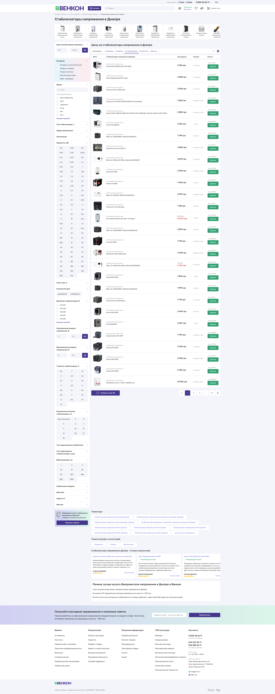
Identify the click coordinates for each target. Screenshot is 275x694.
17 (61, 233)
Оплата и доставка (96, 636)
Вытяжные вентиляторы (165, 653)
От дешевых (109, 51)
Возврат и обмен (95, 644)
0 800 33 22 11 (202, 2)
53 (61, 257)
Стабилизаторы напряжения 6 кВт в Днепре (150, 528)
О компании (60, 636)
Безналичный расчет (97, 653)
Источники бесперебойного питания (186, 35)
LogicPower (64, 105)
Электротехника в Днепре (90, 14)
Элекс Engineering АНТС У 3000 (149, 556)
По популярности (131, 51)
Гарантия (92, 640)
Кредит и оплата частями (98, 648)
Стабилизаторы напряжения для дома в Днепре (112, 517)
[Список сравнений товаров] (201, 8)
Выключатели (129, 544)
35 (61, 247)
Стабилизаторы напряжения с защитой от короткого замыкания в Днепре (168, 522)
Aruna (62, 108)
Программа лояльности (98, 657)
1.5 (72, 176)
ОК (85, 50)
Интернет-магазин (60, 14)
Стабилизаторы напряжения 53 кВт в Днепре (111, 533)
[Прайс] (218, 51)
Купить (213, 66)
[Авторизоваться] (179, 8)
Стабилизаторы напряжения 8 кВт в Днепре (111, 528)
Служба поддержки (96, 661)
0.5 (82, 157)
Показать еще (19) (63, 118)
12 (82, 224)
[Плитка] (213, 51)
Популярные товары (130, 648)
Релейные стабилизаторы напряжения (109, 35)
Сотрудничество (62, 657)
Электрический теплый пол (166, 670)
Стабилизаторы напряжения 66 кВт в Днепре (151, 533)
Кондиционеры (161, 640)
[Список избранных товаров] (196, 8)
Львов (190, 2)
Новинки (153, 51)
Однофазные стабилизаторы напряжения (171, 35)
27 (72, 243)
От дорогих (119, 51)
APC (61, 111)
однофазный (62, 294)
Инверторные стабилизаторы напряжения (78, 35)
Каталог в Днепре (74, 14)
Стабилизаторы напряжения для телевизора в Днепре (114, 522)
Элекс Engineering (66, 98)
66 (61, 261)
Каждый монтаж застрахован (67, 661)
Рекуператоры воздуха (164, 648)
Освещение (99, 544)
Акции (124, 657)
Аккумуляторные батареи (201, 34)
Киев (182, 2)
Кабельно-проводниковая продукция (217, 35)
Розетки (113, 544)
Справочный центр (130, 636)
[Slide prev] (57, 31)
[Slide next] (218, 31)
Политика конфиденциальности (68, 648)
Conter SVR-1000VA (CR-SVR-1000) (196, 556)
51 (82, 252)
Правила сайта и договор (65, 644)
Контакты (59, 640)
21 (72, 238)
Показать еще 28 (108, 393)
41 (82, 247)
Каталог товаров (128, 640)
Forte (62, 101)
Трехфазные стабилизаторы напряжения (155, 35)
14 (61, 228)
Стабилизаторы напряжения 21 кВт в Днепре (189, 528)
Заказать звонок (72, 523)
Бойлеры (158, 636)
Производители (128, 644)
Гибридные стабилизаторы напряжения (93, 35)
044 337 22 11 (195, 642)
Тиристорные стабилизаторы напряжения (140, 35)
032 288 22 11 (195, 645)
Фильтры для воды (163, 644)
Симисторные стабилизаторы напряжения (124, 35)
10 (72, 219)
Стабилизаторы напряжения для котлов (62, 35)
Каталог (96, 8)
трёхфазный (75, 294)
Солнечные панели (163, 666)
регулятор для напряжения (185, 533)
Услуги (124, 653)
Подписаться (204, 615)
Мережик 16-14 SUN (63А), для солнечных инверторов (112, 556)
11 (71, 224)
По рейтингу (144, 51)
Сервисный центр (62, 666)
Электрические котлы (164, 661)
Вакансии (59, 653)
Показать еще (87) (63, 322)
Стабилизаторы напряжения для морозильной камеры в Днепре (160, 517)
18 (72, 233)
